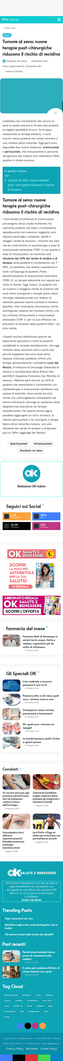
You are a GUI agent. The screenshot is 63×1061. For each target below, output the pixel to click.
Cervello (18, 1000)
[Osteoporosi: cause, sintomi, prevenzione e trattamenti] (11, 714)
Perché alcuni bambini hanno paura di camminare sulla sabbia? (39, 955)
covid (6, 1006)
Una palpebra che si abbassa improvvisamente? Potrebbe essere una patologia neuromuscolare (13, 840)
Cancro (7, 1000)
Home (7, 28)
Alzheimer (26, 995)
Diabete (40, 1006)
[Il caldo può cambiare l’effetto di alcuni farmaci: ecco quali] (11, 972)
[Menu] (59, 20)
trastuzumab (44, 443)
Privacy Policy (14, 1048)
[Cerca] (53, 20)
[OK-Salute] (10, 19)
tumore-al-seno (32, 450)
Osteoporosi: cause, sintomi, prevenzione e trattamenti (38, 711)
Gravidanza (9, 1011)
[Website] (31, 492)
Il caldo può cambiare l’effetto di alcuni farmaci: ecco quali (41, 969)
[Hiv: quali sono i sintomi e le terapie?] (11, 728)
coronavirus (32, 1000)
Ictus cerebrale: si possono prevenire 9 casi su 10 (37, 683)
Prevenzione (34, 1011)
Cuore (29, 1006)
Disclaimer (32, 1048)
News (13, 28)
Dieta (50, 1006)
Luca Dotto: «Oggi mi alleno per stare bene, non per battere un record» (46, 835)
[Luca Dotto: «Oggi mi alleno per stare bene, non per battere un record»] (46, 821)
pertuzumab (19, 443)
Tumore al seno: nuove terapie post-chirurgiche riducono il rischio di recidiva (31, 185)
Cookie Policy (49, 1048)
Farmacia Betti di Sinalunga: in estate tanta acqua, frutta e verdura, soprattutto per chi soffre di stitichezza (40, 642)
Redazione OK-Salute (17, 61)
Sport (46, 1011)
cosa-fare (47, 1000)
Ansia (38, 995)
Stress (7, 1017)
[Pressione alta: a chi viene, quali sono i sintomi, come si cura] (11, 700)
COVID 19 (18, 1006)
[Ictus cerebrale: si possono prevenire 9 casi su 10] (11, 686)
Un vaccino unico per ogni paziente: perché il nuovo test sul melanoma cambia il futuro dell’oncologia (16, 798)
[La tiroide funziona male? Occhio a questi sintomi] (11, 743)
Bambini (49, 995)
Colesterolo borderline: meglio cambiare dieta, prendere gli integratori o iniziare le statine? (46, 797)
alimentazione (11, 995)
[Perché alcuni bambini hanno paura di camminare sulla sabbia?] (11, 956)
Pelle (22, 1011)
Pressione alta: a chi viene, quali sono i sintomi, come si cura (41, 697)
